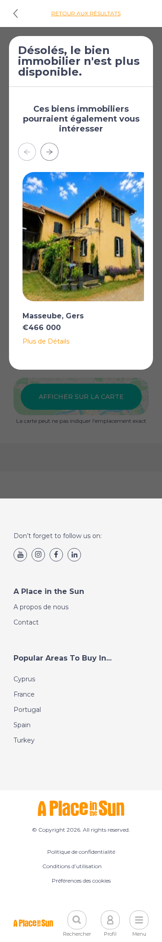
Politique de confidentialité (81, 851)
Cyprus (24, 679)
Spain (22, 725)
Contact (26, 622)
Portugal (27, 710)
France (24, 694)
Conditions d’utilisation (72, 866)
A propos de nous (41, 607)
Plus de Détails (45, 341)
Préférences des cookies (81, 880)
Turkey (24, 740)
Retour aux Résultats (86, 13)
